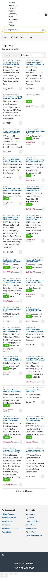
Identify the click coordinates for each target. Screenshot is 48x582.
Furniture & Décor (8, 60)
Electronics (7, 94)
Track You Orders (32, 521)
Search (43, 29)
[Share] (11, 573)
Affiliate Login (7, 521)
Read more (20, 89)
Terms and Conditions (34, 536)
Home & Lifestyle (17, 37)
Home (4, 37)
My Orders (30, 518)
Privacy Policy (31, 532)
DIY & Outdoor (30, 356)
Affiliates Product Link (10, 528)
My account (30, 514)
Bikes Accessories (31, 158)
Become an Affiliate (9, 518)
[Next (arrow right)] (6, 576)
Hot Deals (40, 258)
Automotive (29, 158)
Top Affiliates (7, 532)
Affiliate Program (8, 514)
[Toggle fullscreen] (6, 573)
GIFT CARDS (30, 525)
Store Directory (31, 528)
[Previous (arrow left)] (2, 576)
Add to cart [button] (43, 143)
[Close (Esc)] (15, 573)
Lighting (5, 186)
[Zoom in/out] (2, 573)
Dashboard (6, 525)
